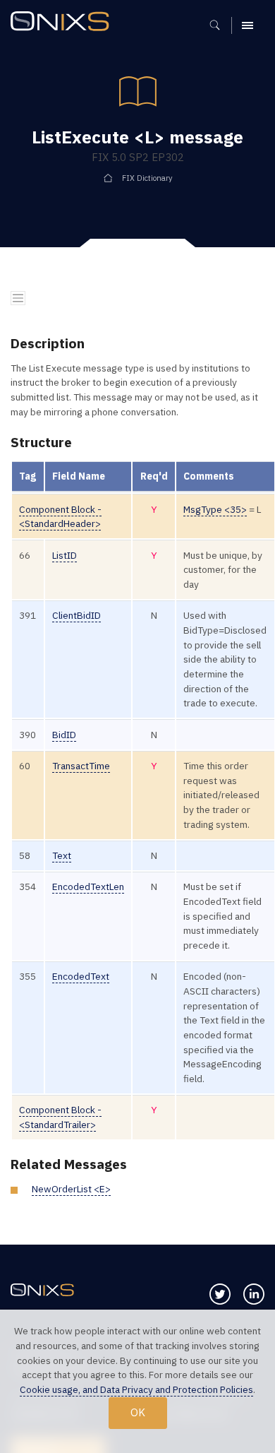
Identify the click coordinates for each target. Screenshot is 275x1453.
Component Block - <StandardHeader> (60, 516)
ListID (64, 555)
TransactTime (81, 765)
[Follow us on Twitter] (220, 1294)
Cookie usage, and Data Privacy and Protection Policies (136, 1389)
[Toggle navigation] (18, 298)
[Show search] (219, 25)
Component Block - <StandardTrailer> (60, 1117)
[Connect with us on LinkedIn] (253, 1294)
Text (61, 855)
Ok (137, 1412)
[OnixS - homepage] (63, 23)
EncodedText (80, 976)
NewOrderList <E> (71, 1188)
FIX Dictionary (147, 178)
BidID (64, 734)
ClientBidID (76, 615)
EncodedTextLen (88, 886)
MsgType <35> (215, 509)
